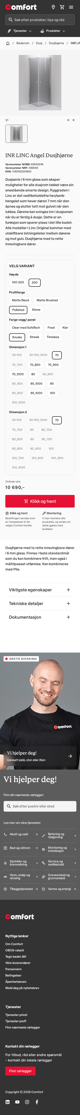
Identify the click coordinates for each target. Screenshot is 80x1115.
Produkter (53, 31)
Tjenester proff (15, 1021)
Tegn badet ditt (15, 957)
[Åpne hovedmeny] (71, 7)
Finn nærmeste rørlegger (22, 1027)
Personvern (13, 969)
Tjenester (20, 31)
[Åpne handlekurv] (62, 7)
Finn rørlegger (20, 1071)
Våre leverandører (17, 963)
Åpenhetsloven (15, 982)
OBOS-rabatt (14, 950)
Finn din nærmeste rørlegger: (24, 795)
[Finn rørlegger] (53, 7)
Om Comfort (14, 944)
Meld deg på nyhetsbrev (22, 988)
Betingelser (13, 975)
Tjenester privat (16, 1015)
